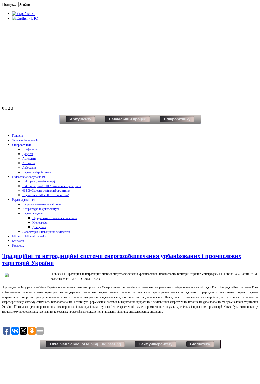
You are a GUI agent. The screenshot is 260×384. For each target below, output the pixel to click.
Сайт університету (155, 344)
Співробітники (21, 145)
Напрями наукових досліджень (41, 204)
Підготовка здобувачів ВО (29, 177)
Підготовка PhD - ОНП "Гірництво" (45, 195)
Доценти (27, 154)
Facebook (18, 245)
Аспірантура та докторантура (40, 209)
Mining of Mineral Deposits (29, 236)
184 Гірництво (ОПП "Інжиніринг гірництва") (51, 186)
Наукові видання (32, 213)
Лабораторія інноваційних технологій (46, 232)
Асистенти (29, 158)
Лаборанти (29, 168)
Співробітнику (177, 119)
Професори (29, 149)
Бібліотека (200, 344)
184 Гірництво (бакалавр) (38, 181)
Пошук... (9, 4)
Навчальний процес (127, 119)
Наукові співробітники (36, 172)
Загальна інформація (25, 140)
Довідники (39, 227)
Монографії (39, 222)
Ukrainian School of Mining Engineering (85, 344)
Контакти (18, 241)
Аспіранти (28, 163)
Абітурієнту (80, 119)
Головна (17, 135)
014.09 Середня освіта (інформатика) (46, 190)
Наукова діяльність (24, 200)
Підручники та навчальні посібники (54, 218)
